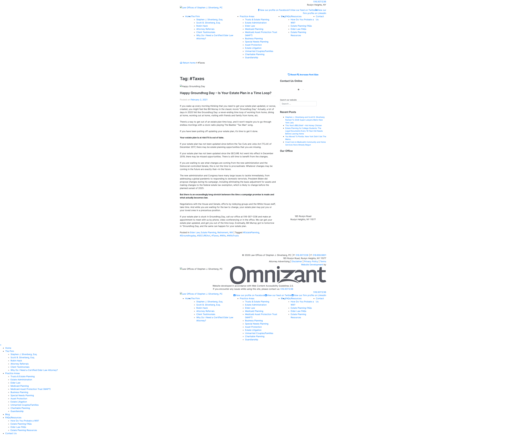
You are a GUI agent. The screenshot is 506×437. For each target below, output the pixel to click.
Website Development (312, 264)
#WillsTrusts (233, 235)
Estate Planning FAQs (301, 26)
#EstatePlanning (251, 232)
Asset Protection (253, 44)
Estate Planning (208, 232)
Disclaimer (297, 261)
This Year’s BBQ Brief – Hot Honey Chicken (303, 125)
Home (188, 16)
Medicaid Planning (254, 29)
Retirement (222, 232)
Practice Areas (247, 16)
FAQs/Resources (293, 16)
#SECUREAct (203, 235)
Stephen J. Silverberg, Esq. (209, 19)
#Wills (223, 235)
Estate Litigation (253, 48)
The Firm (195, 16)
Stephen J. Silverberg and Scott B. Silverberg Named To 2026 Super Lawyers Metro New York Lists (305, 120)
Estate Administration (256, 22)
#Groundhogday (188, 235)
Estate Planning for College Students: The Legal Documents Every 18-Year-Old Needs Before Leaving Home (304, 131)
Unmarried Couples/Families (259, 51)
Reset (293, 74)
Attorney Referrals (205, 29)
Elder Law (250, 26)
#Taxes (215, 235)
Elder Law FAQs (298, 29)
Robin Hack (202, 26)
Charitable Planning (254, 54)
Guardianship (251, 57)
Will (231, 232)
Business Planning (254, 38)
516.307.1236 (286, 289)
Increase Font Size (308, 74)
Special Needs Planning (256, 41)
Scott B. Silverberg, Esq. (208, 22)
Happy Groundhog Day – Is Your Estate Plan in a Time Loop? (225, 93)
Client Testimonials (205, 32)
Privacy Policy (311, 261)
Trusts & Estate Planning (257, 19)
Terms (323, 261)
